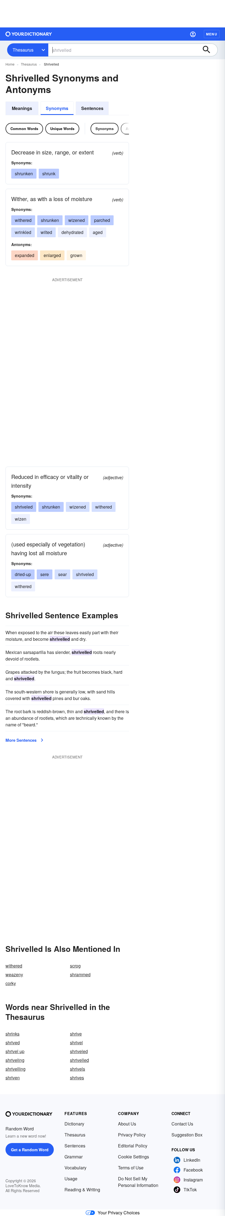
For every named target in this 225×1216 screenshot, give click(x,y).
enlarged (52, 255)
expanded (24, 255)
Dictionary (74, 1124)
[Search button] (209, 50)
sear (62, 574)
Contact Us (182, 1124)
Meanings (22, 108)
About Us (127, 1124)
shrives (77, 1077)
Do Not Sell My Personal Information (138, 1181)
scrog (75, 966)
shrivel (76, 1042)
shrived (12, 1042)
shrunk (48, 173)
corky (10, 983)
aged (98, 232)
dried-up (23, 574)
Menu (211, 34)
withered (23, 220)
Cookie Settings (133, 1156)
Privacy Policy (132, 1135)
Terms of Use (131, 1167)
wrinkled (23, 232)
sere (44, 574)
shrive (76, 1034)
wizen (20, 519)
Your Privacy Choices (119, 1212)
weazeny (14, 974)
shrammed (80, 974)
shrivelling (15, 1069)
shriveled (24, 507)
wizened (76, 220)
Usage (70, 1178)
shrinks (12, 1034)
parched (102, 220)
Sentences (92, 108)
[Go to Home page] (28, 34)
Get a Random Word (30, 1149)
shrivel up (14, 1051)
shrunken (24, 173)
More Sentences (20, 740)
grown (76, 255)
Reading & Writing (82, 1189)
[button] (193, 34)
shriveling (14, 1060)
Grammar (73, 1156)
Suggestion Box (187, 1135)
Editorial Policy (132, 1145)
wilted (46, 232)
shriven (12, 1077)
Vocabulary (75, 1167)
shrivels (77, 1069)
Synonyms (57, 108)
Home (10, 64)
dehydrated (72, 232)
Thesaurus (23, 50)
